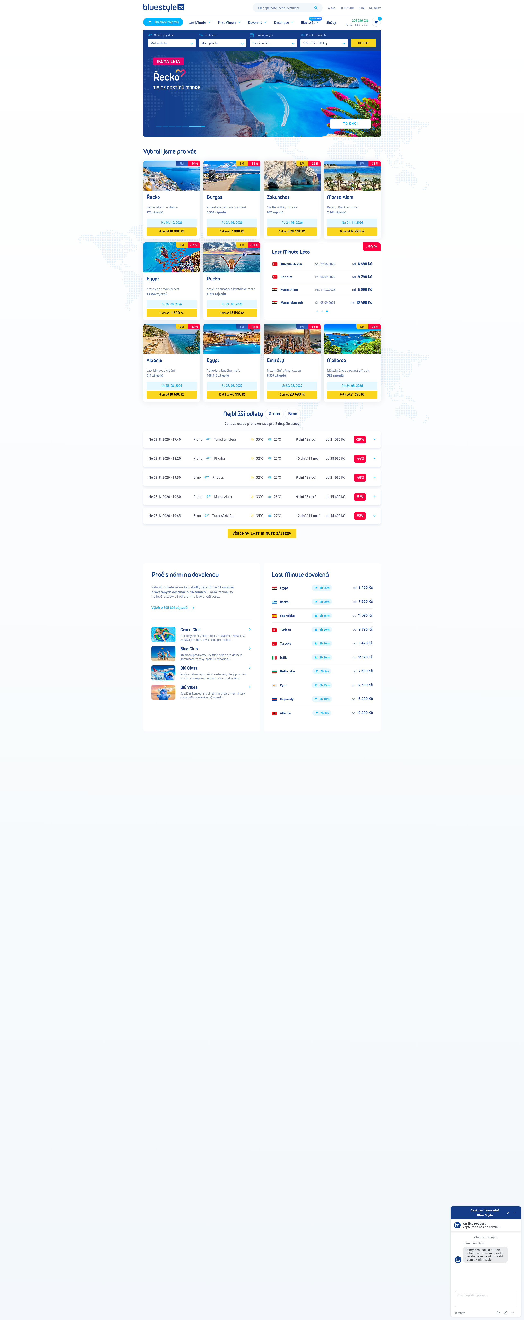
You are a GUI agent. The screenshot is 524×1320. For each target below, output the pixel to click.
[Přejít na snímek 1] (159, 126)
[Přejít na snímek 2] (171, 126)
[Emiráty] (292, 339)
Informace (347, 8)
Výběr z (169, 607)
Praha (274, 414)
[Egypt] (171, 257)
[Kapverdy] (322, 699)
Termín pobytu (264, 35)
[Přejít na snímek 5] (196, 126)
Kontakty (375, 8)
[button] (199, 22)
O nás (331, 8)
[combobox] (288, 7)
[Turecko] (322, 643)
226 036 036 (360, 20)
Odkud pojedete (164, 35)
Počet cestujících (316, 35)
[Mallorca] (352, 339)
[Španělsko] (322, 616)
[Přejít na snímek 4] (189, 126)
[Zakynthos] (292, 175)
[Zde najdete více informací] (485, 1261)
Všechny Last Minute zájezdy (262, 534)
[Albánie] (171, 339)
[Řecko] (171, 175)
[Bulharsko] (322, 671)
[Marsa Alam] (352, 175)
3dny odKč (232, 231)
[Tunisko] (322, 629)
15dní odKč (232, 394)
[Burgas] (231, 175)
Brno (292, 414)
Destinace (210, 35)
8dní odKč (171, 231)
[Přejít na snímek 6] (202, 126)
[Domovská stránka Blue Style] (163, 8)
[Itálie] (322, 657)
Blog (361, 8)
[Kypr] (322, 685)
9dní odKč (352, 231)
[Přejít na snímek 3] (182, 126)
